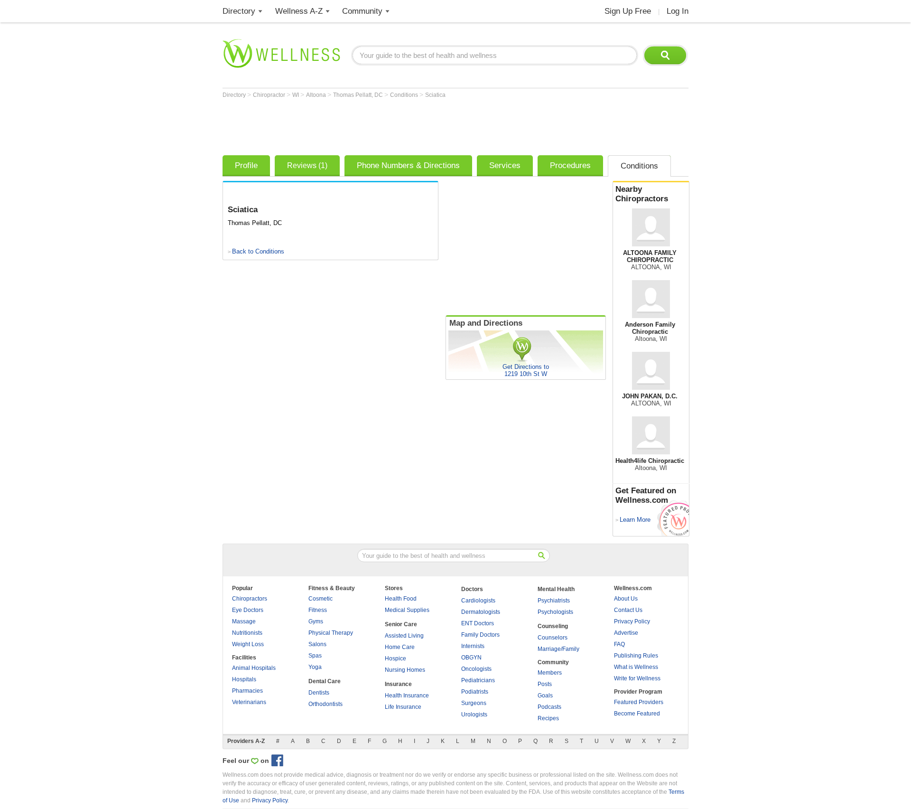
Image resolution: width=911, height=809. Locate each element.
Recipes (548, 718)
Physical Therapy (330, 633)
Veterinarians (249, 702)
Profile (246, 165)
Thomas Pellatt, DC (358, 95)
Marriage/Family (558, 649)
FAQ (619, 644)
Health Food (401, 598)
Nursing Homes (405, 670)
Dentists (318, 692)
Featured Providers (638, 702)
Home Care (400, 647)
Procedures (570, 165)
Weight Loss (248, 644)
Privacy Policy (632, 621)
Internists (472, 646)
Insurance (398, 684)
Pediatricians (478, 680)
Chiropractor (270, 95)
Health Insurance (407, 695)
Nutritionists (247, 633)
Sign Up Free (627, 11)
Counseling (553, 626)
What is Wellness (636, 667)
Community (362, 11)
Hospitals (244, 679)
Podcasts (549, 707)
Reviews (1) (307, 165)
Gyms (315, 621)
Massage (244, 621)
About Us (626, 598)
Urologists (474, 714)
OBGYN (471, 657)
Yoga (315, 667)
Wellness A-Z (299, 11)
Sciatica (435, 95)
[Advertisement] (395, 124)
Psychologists (555, 612)
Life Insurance (403, 707)
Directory (239, 11)
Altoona (316, 95)
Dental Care (324, 681)
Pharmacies (247, 690)
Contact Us (628, 610)
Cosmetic (320, 598)
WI (296, 95)
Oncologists (476, 669)
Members (550, 672)
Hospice (395, 658)
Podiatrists (474, 691)
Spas (315, 655)
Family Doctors (480, 634)
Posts (545, 684)
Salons (317, 644)
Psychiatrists (554, 600)
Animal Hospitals (254, 668)
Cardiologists (478, 600)
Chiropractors (249, 598)
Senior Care (401, 624)
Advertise (626, 633)
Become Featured (637, 713)
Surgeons (473, 703)
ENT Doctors (477, 623)
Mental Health (556, 589)
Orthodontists (325, 704)
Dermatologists (480, 612)
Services (505, 165)
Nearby (641, 194)
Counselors (552, 637)
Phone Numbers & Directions (408, 165)
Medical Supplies (407, 610)
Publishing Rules (636, 655)
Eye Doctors (247, 610)
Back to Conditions (258, 251)
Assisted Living (404, 635)
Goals (545, 695)
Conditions (404, 95)
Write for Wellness (637, 678)
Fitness (317, 610)
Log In (677, 11)
